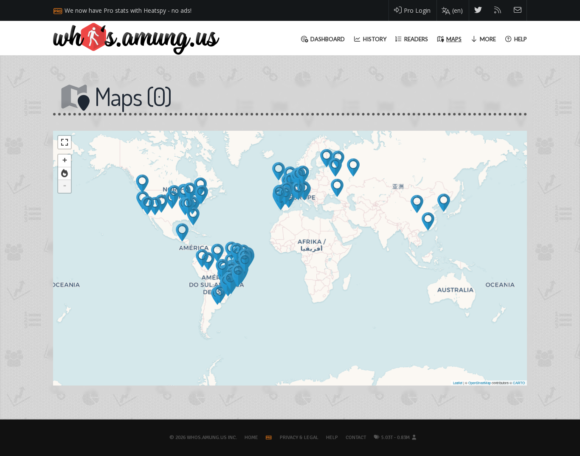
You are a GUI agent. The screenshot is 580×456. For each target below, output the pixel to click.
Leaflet (457, 382)
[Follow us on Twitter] (478, 10)
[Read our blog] (498, 10)
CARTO (519, 382)
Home (251, 437)
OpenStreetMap (479, 382)
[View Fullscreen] (64, 142)
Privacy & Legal (299, 437)
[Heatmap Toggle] (64, 173)
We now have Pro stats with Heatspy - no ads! (128, 10)
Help (332, 437)
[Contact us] (518, 10)
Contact (356, 437)
